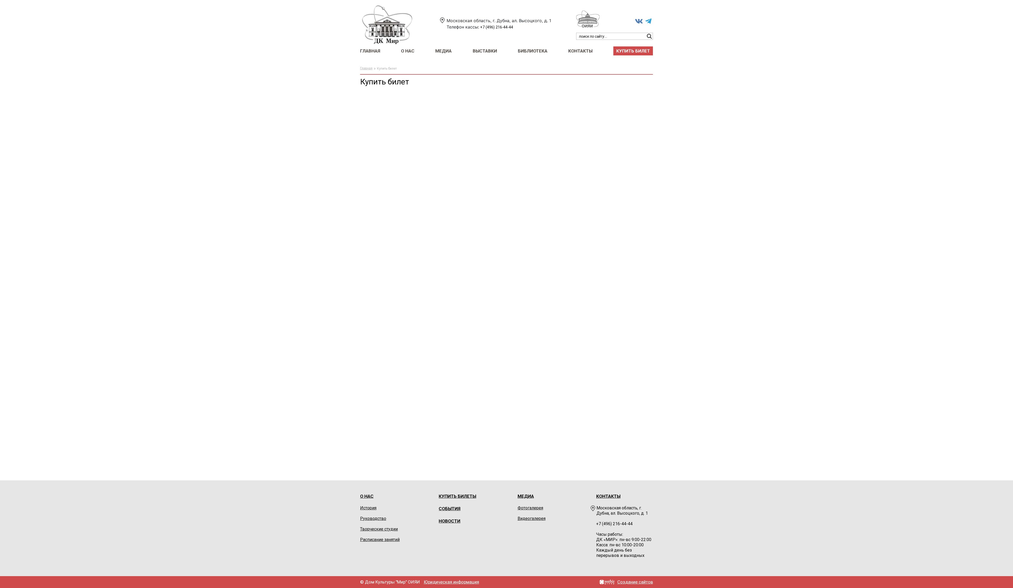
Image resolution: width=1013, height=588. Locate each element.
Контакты (580, 51)
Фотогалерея (530, 507)
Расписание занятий (380, 539)
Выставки (485, 51)
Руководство (373, 518)
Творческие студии (379, 529)
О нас (407, 51)
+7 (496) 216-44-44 (496, 27)
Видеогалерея (532, 518)
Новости (449, 521)
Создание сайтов (635, 582)
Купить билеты (457, 496)
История (368, 507)
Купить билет (633, 51)
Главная (370, 51)
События (449, 508)
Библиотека (532, 51)
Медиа (443, 51)
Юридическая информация (451, 582)
